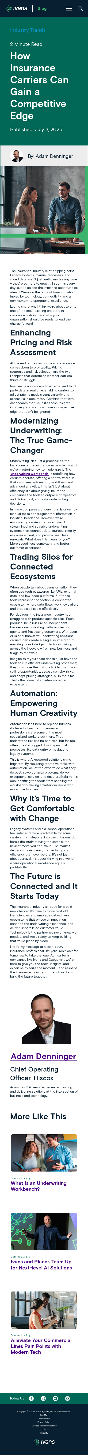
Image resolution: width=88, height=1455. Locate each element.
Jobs (44, 1429)
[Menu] (69, 8)
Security (44, 1433)
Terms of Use (44, 1419)
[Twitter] (43, 1398)
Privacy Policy (44, 1422)
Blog (42, 8)
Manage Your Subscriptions (44, 1426)
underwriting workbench (29, 474)
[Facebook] (31, 1398)
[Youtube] (67, 1398)
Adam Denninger (43, 1056)
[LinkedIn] (55, 1398)
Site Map (44, 1415)
